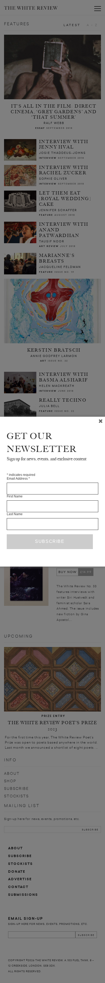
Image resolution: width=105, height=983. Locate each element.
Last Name (15, 514)
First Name (15, 496)
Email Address (18, 478)
